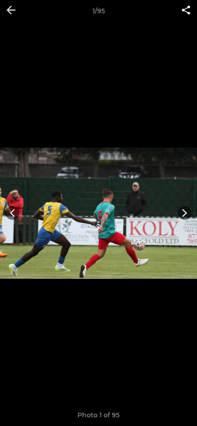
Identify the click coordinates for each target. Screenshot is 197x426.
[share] (186, 11)
